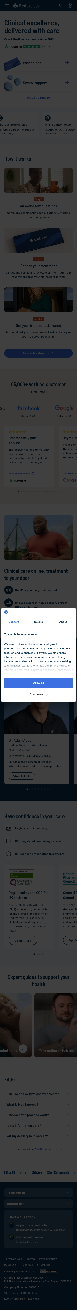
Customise (36, 694)
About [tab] (63, 621)
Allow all (38, 682)
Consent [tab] (13, 621)
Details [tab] (38, 621)
